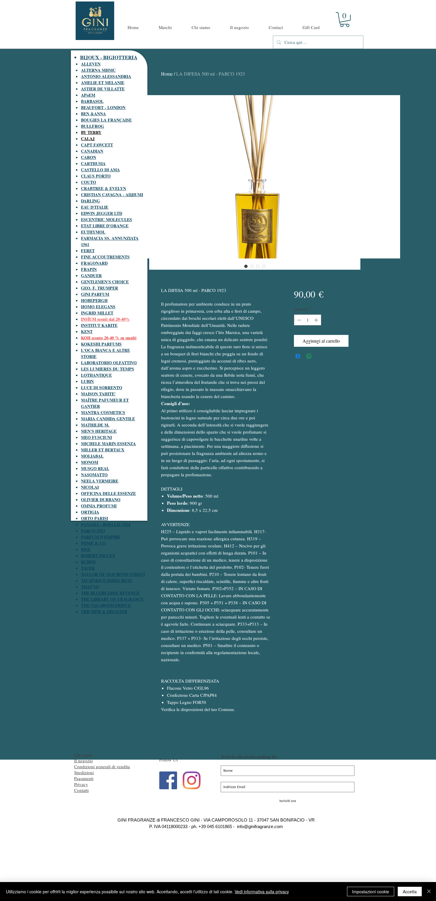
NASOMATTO (94, 475)
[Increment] (316, 320)
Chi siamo (83, 755)
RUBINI (88, 562)
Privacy (81, 784)
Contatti (81, 790)
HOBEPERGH (94, 300)
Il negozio (83, 760)
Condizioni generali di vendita (102, 766)
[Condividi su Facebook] (297, 356)
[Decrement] (298, 320)
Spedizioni (84, 772)
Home (167, 74)
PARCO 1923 (93, 531)
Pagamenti (83, 778)
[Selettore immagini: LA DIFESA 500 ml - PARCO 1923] (246, 266)
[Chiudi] (428, 891)
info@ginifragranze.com (260, 826)
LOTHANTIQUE (96, 375)
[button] (345, 19)
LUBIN (87, 381)
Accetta (410, 891)
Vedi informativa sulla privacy (262, 891)
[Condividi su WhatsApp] (309, 356)
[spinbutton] (307, 320)
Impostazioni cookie (370, 891)
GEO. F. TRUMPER (99, 288)
